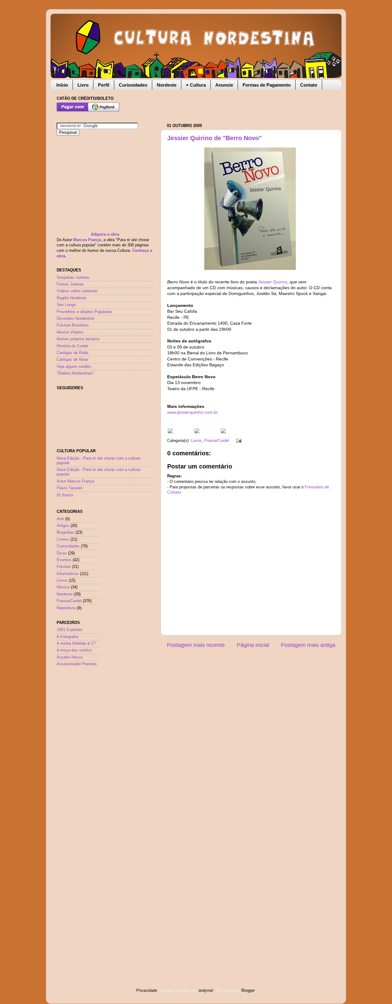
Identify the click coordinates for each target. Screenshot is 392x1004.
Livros (196, 441)
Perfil (103, 85)
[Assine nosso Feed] (170, 432)
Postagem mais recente (196, 645)
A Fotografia (67, 637)
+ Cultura (196, 85)
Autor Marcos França (75, 481)
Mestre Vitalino (70, 332)
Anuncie (224, 85)
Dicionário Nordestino (75, 318)
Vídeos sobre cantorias (77, 291)
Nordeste (166, 85)
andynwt (205, 990)
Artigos (63, 526)
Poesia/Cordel (216, 441)
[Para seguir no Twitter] (196, 432)
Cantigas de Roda (72, 353)
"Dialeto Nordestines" (75, 373)
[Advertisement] (238, 103)
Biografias (65, 532)
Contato (308, 85)
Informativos (68, 574)
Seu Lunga (66, 305)
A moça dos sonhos (74, 650)
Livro (83, 85)
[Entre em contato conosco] (223, 432)
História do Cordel (72, 346)
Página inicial (253, 645)
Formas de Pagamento (267, 85)
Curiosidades (133, 85)
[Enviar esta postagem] (238, 441)
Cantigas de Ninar (72, 359)
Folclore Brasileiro (73, 325)
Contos (63, 539)
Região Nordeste (71, 298)
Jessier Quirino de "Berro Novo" (214, 138)
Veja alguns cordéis (74, 366)
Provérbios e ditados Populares (84, 312)
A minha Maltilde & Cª (76, 643)
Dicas (62, 553)
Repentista (66, 608)
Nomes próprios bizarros (78, 339)
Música (63, 587)
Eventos (64, 560)
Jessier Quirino (272, 281)
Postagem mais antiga (308, 645)
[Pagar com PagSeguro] (88, 110)
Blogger (247, 990)
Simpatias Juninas (73, 277)
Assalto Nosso (70, 657)
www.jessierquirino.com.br (192, 412)
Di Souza (65, 495)
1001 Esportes (69, 630)
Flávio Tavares (70, 488)
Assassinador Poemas (77, 664)
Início (62, 85)
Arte (60, 519)
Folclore (64, 567)
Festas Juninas (70, 284)
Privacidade (146, 990)
